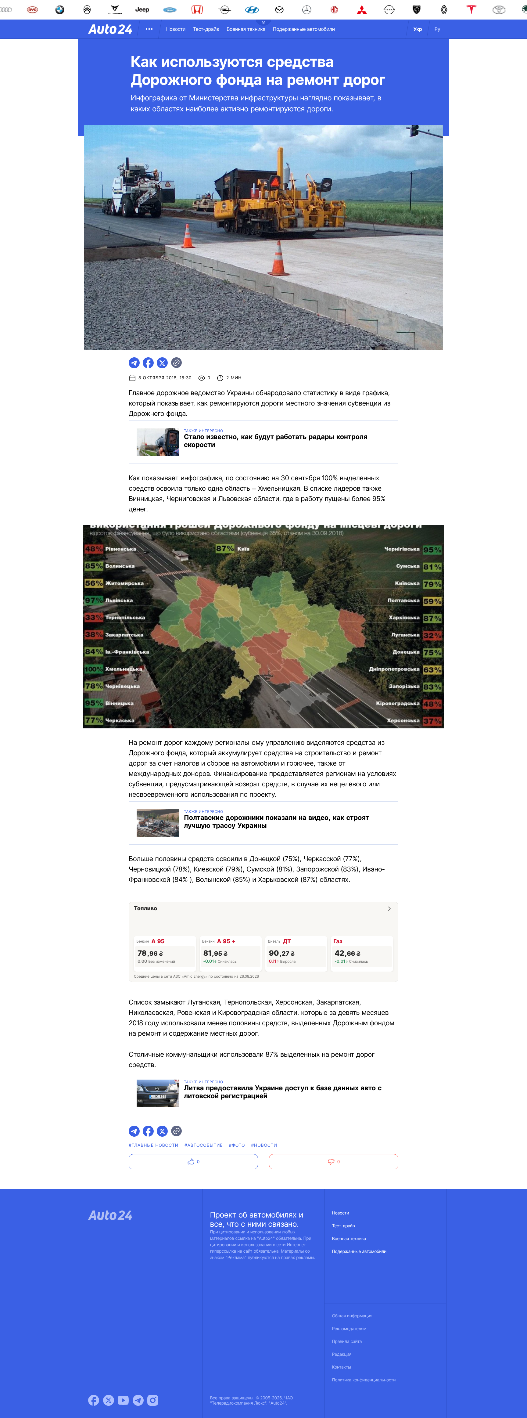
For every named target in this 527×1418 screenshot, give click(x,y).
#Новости (264, 1145)
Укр (418, 29)
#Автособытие (204, 1145)
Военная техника (246, 29)
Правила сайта (347, 1341)
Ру (437, 29)
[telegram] (134, 362)
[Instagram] (152, 1400)
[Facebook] (93, 1400)
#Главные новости (153, 1145)
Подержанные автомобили (304, 29)
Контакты (341, 1367)
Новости (175, 29)
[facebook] (148, 362)
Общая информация (352, 1316)
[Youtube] (123, 1400)
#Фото (237, 1145)
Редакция (341, 1354)
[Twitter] (108, 1400)
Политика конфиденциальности (364, 1380)
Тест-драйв (206, 29)
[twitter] (162, 362)
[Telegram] (138, 1400)
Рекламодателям (349, 1328)
